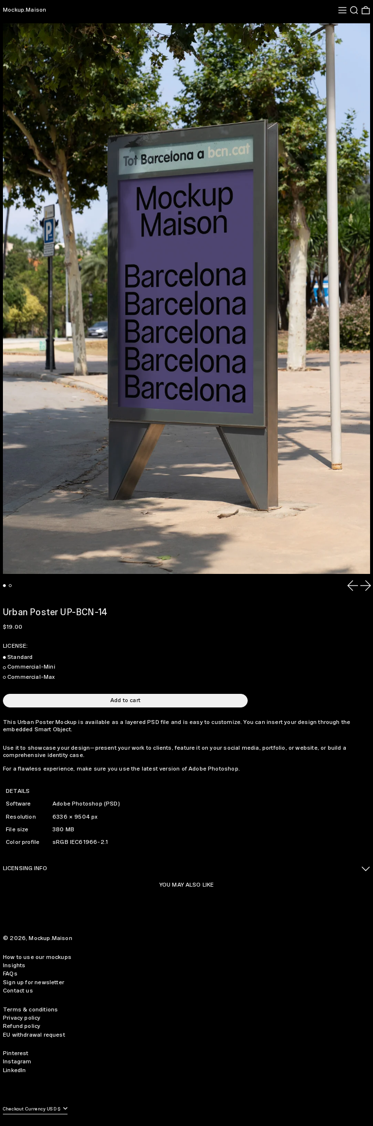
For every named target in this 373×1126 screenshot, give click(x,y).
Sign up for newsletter (33, 982)
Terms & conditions (30, 1009)
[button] (354, 10)
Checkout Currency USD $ (32, 1109)
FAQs (10, 973)
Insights (14, 965)
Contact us (18, 990)
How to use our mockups (37, 957)
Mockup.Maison (24, 10)
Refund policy (21, 1026)
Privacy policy (22, 1018)
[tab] (4, 585)
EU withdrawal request (34, 1035)
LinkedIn (14, 1070)
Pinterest (16, 1053)
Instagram (17, 1061)
